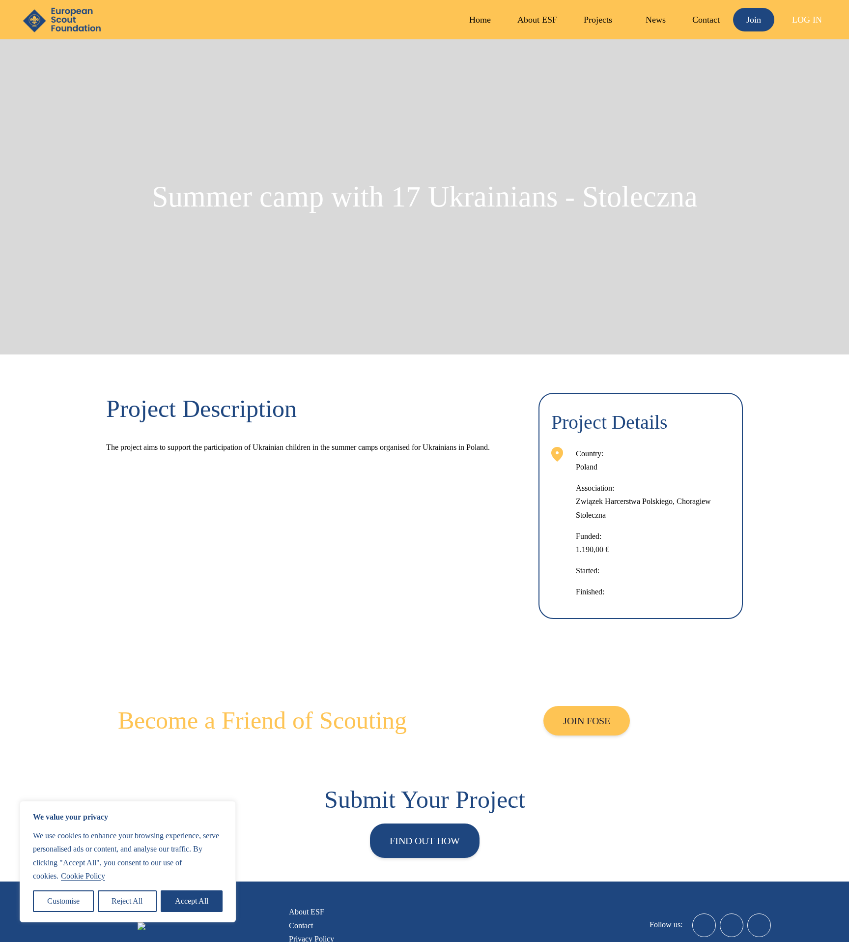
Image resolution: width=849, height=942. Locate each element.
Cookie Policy (83, 876)
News (656, 20)
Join (753, 20)
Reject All (127, 901)
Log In (807, 20)
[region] (128, 861)
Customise (63, 901)
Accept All (191, 901)
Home (480, 20)
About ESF (537, 20)
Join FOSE (586, 720)
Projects (598, 20)
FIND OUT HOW (425, 840)
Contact (706, 20)
